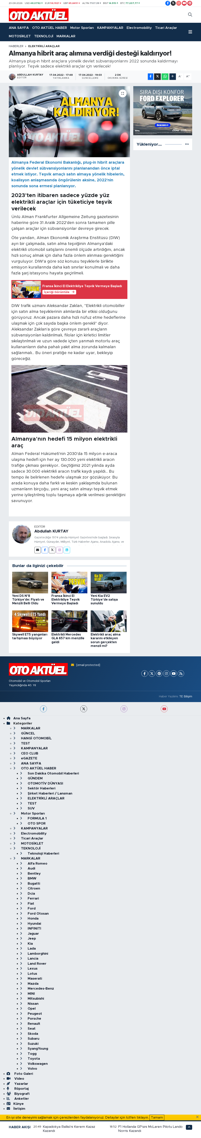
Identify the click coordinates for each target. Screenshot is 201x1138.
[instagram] (124, 708)
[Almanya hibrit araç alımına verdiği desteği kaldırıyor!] (69, 121)
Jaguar (33, 933)
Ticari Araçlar (166, 27)
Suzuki (32, 1043)
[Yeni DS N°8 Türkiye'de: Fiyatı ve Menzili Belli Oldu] (30, 582)
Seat (31, 1028)
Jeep (31, 938)
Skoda (32, 1033)
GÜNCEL (27, 733)
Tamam (157, 1117)
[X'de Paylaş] (157, 76)
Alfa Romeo (37, 863)
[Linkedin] (67, 550)
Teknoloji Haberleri (43, 853)
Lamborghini (37, 953)
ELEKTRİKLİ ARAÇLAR (44, 46)
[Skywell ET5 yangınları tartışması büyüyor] (30, 621)
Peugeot (34, 1013)
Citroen (33, 888)
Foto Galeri (23, 1073)
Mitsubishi (35, 998)
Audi (31, 868)
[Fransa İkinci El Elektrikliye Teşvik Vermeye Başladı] (69, 582)
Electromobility (139, 27)
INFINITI (34, 928)
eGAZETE (28, 758)
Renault (33, 1023)
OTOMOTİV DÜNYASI (45, 783)
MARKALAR (66, 36)
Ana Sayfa (21, 718)
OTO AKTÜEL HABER (49, 27)
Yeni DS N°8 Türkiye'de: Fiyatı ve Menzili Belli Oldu (28, 599)
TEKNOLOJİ (43, 36)
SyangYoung (37, 1048)
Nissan (32, 1003)
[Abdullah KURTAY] (21, 534)
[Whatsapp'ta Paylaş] (165, 76)
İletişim (19, 1108)
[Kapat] (198, 1117)
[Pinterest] (159, 673)
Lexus (32, 968)
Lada (31, 948)
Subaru (33, 1038)
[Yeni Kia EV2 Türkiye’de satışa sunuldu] (109, 582)
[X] (152, 673)
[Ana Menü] (190, 32)
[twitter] (83, 708)
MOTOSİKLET (20, 36)
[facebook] (43, 708)
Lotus (32, 973)
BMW (31, 878)
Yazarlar (20, 1083)
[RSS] (181, 673)
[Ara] (190, 14)
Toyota (33, 1058)
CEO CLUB (29, 753)
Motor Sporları (82, 27)
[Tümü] (187, 144)
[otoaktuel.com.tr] (39, 15)
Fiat (30, 903)
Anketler (21, 1098)
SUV (31, 808)
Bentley (34, 873)
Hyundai (34, 923)
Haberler (16, 46)
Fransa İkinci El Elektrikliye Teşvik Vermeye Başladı (65, 599)
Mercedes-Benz (40, 988)
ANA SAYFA (19, 27)
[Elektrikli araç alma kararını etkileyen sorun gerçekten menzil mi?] (109, 621)
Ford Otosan (38, 913)
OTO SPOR (36, 823)
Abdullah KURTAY (51, 531)
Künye (18, 1103)
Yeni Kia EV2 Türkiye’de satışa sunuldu (104, 599)
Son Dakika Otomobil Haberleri (53, 773)
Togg (32, 1053)
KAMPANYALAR (110, 27)
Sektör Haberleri (41, 788)
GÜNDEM (35, 778)
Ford (31, 908)
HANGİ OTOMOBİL (36, 738)
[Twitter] (52, 550)
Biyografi (21, 1093)
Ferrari (33, 898)
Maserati (34, 978)
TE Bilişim (185, 696)
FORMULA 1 (37, 818)
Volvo (32, 1068)
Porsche (34, 1018)
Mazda (32, 983)
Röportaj (21, 1088)
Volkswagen (37, 1063)
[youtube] (164, 708)
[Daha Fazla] (172, 76)
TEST (25, 743)
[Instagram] (59, 550)
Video (18, 1078)
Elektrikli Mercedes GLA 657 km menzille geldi (67, 638)
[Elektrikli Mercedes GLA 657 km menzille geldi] (69, 621)
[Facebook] (45, 550)
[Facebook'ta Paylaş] (150, 76)
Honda (32, 918)
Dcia (31, 893)
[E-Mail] (37, 550)
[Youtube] (173, 673)
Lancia (32, 958)
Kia (30, 943)
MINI (31, 993)
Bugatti (33, 883)
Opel (31, 1008)
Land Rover (36, 963)
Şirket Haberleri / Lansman (49, 793)
